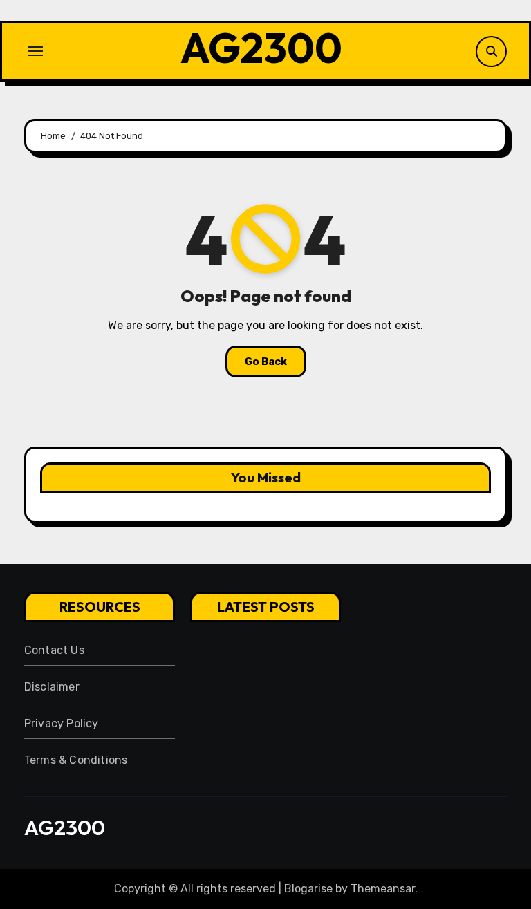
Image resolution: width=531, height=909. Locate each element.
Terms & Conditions (76, 760)
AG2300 (261, 47)
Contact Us (54, 650)
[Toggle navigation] (35, 51)
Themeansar (383, 888)
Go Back (266, 361)
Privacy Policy (61, 723)
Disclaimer (52, 686)
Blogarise (308, 888)
